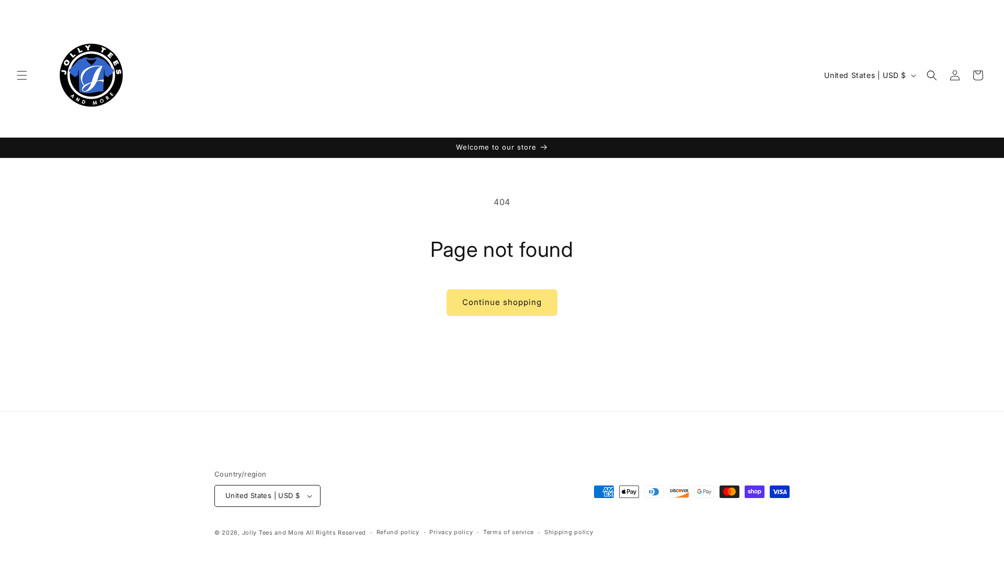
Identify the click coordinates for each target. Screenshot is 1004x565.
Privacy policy (451, 532)
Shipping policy (569, 532)
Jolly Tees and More (273, 532)
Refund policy (397, 532)
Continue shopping (502, 302)
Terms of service (508, 532)
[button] (21, 75)
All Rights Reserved (336, 532)
